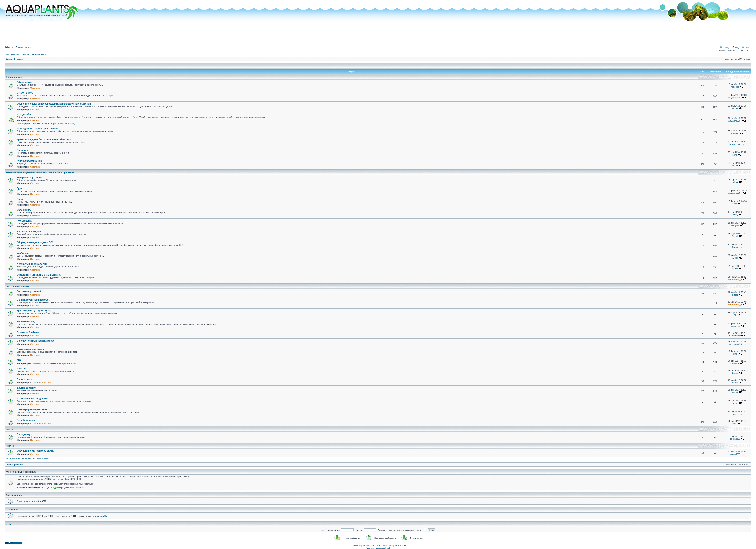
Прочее (10, 446)
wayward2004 (735, 97)
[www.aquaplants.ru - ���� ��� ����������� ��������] (42, 21)
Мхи (19, 360)
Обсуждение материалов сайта (35, 451)
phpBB (364, 546)
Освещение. (24, 210)
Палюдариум (24, 434)
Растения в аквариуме (18, 286)
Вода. (20, 199)
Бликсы (21, 368)
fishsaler (735, 87)
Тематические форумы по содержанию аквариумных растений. (40, 172)
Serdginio (735, 225)
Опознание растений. (29, 291)
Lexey (735, 403)
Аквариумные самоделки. (32, 264)
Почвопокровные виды (30, 349)
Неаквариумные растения (32, 409)
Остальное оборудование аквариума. (39, 275)
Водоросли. (24, 150)
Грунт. (20, 188)
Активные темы (38, 54)
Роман (735, 354)
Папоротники (24, 379)
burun (735, 373)
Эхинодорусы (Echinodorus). (33, 299)
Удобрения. (23, 253)
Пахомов (734, 363)
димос (735, 295)
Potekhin (735, 382)
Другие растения (26, 387)
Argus (735, 258)
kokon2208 (735, 439)
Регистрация (24, 47)
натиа (735, 392)
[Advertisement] (378, 32)
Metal (734, 155)
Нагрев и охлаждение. (30, 231)
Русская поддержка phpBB (378, 548)
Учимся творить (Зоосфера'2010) (58, 123)
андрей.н (37, 501)
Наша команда (43, 458)
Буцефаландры (26, 420)
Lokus (735, 182)
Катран (735, 247)
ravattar (735, 133)
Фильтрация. (24, 220)
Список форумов (14, 59)
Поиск (747, 47)
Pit (735, 315)
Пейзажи (36, 123)
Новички (69, 488)
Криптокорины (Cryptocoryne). (34, 310)
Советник (35, 88)
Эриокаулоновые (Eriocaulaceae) (36, 340)
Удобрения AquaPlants (30, 177)
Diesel (735, 236)
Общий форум (14, 77)
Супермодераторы (55, 488)
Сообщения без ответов (17, 54)
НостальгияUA (735, 344)
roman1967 (735, 454)
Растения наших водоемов (32, 398)
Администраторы (35, 488)
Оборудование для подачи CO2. (35, 242)
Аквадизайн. (24, 114)
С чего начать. (25, 93)
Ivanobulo (735, 326)
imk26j (103, 516)
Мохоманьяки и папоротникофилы (60, 363)
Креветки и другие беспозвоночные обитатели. (44, 139)
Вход (10, 47)
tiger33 (735, 268)
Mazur (735, 165)
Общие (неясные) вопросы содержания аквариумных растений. (54, 103)
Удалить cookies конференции (19, 458)
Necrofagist (734, 144)
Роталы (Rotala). (26, 321)
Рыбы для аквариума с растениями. (38, 128)
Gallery (726, 47)
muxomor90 (735, 335)
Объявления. (24, 82)
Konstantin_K (735, 279)
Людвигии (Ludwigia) (28, 332)
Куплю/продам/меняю (29, 161)
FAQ (736, 47)
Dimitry (735, 214)
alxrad (735, 108)
